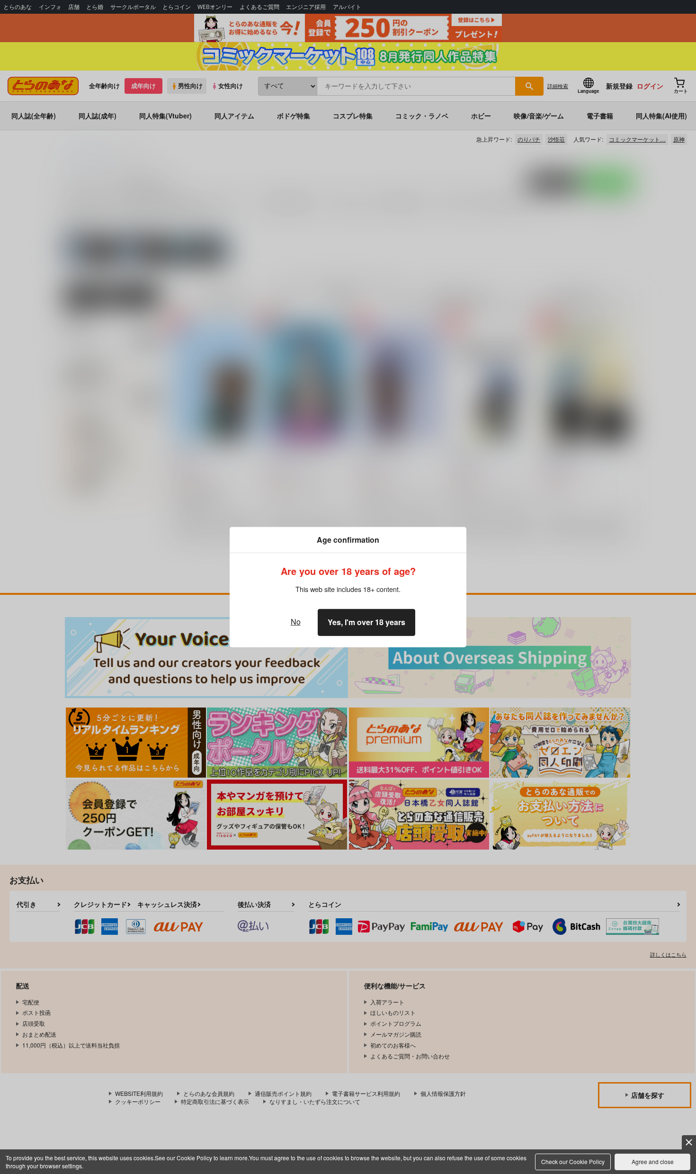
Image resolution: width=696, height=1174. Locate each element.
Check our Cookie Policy (573, 1161)
